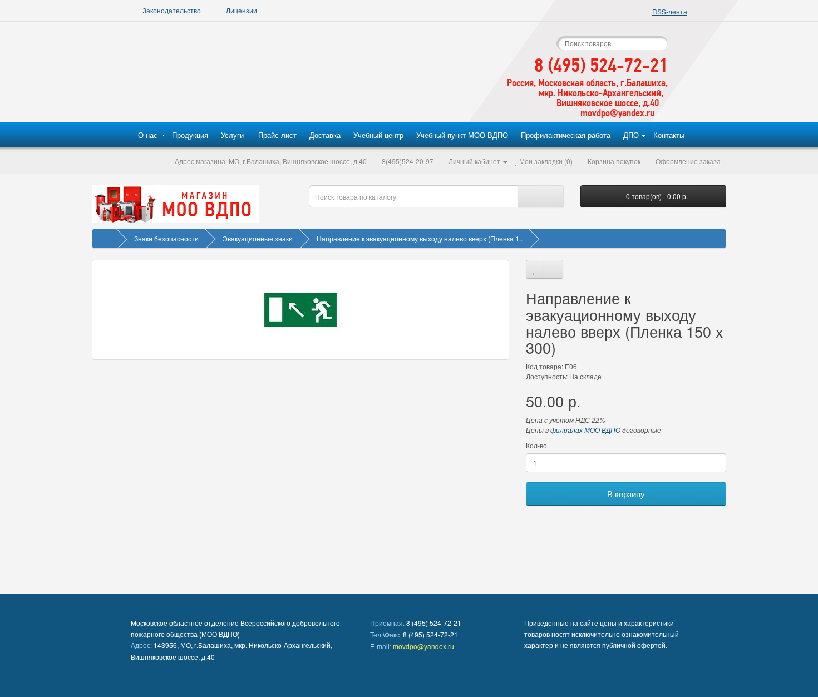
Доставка (325, 135)
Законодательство (171, 10)
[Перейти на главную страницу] (272, 72)
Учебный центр (378, 135)
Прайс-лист (277, 135)
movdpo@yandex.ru (423, 646)
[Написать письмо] (497, 54)
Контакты (668, 135)
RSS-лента (669, 11)
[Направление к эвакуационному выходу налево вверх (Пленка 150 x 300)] (300, 310)
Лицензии (241, 10)
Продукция (190, 135)
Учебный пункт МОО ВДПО (462, 135)
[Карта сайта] (471, 54)
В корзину (626, 494)
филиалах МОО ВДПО (585, 429)
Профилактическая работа (565, 135)
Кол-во (536, 445)
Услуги (232, 135)
